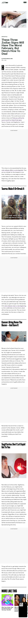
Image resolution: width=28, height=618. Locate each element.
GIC (27, 19)
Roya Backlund (8, 58)
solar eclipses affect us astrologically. (12, 170)
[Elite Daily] (5, 2)
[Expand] (20, 603)
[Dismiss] (25, 603)
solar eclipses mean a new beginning (15, 306)
